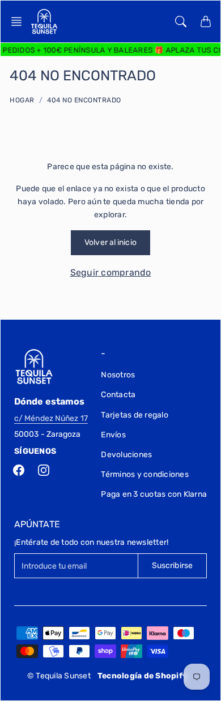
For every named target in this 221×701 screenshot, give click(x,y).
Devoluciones (126, 454)
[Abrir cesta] (205, 21)
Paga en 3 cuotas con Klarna (154, 494)
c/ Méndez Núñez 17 (51, 418)
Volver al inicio (110, 242)
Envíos (113, 435)
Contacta (118, 394)
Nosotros (118, 375)
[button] (20, 21)
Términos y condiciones (145, 474)
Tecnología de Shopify (142, 676)
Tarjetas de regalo (134, 415)
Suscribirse (172, 565)
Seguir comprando (110, 272)
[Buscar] (180, 21)
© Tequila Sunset (59, 676)
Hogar (22, 100)
